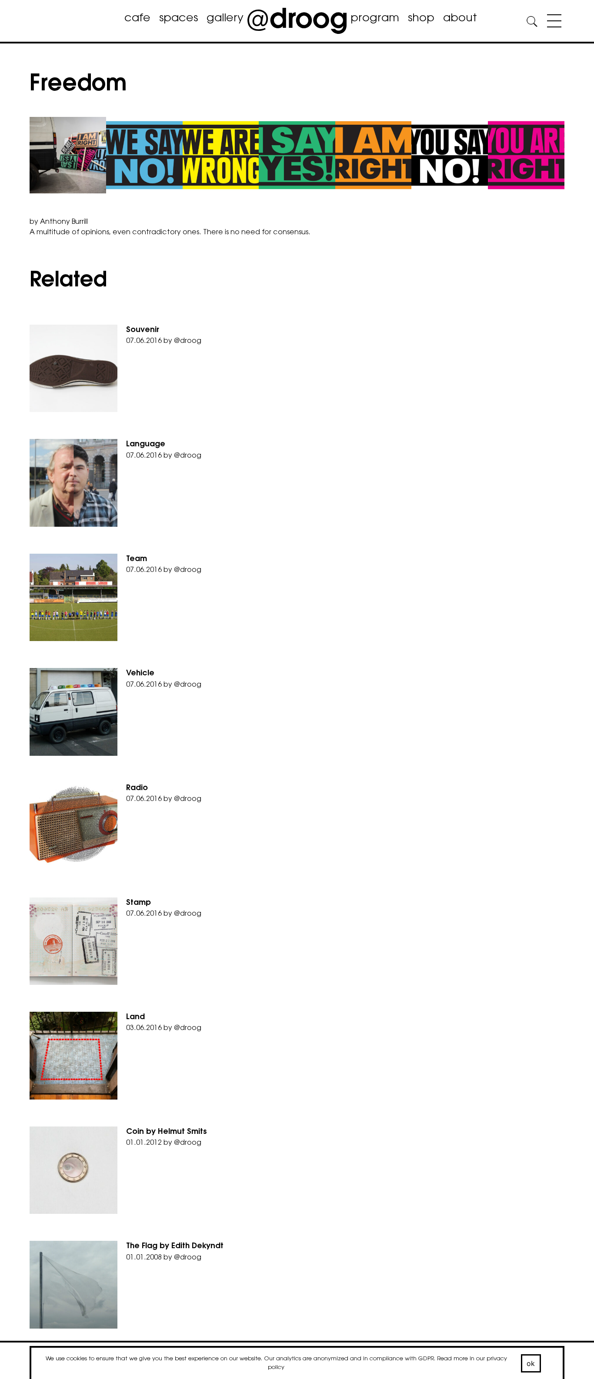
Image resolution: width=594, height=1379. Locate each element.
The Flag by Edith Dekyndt (175, 1246)
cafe (137, 18)
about (460, 18)
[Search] (532, 22)
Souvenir (142, 330)
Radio (137, 788)
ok (531, 1363)
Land (135, 1017)
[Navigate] (552, 22)
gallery (225, 18)
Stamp (138, 903)
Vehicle (140, 674)
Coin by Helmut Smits (166, 1132)
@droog (187, 341)
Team (136, 559)
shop (421, 18)
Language (145, 445)
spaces (178, 18)
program (374, 18)
